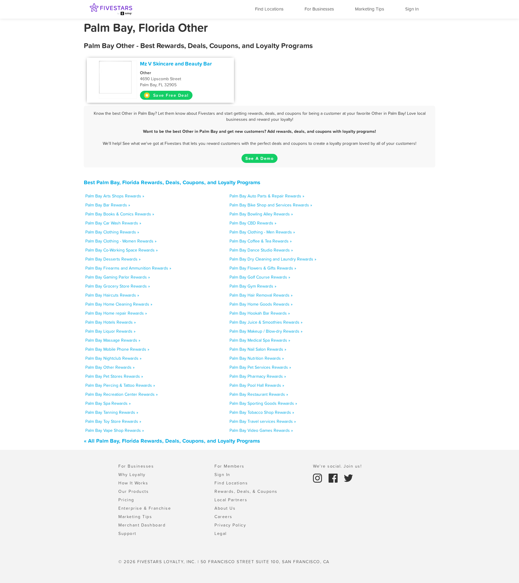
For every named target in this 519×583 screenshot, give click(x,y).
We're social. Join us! (337, 466)
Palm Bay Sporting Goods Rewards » (263, 403)
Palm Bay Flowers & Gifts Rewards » (262, 268)
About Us (224, 508)
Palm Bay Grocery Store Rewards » (117, 286)
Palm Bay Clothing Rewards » (112, 232)
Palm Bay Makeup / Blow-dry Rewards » (265, 331)
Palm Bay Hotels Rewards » (110, 322)
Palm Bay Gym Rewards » (252, 286)
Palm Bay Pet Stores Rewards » (114, 376)
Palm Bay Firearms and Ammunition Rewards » (128, 268)
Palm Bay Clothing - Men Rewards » (262, 232)
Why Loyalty (132, 475)
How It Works (133, 483)
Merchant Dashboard (141, 525)
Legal (220, 533)
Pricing (126, 500)
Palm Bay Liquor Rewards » (110, 331)
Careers (223, 517)
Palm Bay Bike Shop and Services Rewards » (270, 205)
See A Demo (259, 158)
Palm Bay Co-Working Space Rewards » (121, 250)
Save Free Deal (170, 95)
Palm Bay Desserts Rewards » (113, 259)
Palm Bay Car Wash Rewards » (113, 223)
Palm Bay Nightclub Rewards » (113, 358)
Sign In (412, 8)
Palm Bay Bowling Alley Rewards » (261, 214)
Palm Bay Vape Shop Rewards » (114, 430)
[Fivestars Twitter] (348, 478)
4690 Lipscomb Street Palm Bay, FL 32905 (160, 79)
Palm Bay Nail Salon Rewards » (257, 349)
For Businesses (319, 8)
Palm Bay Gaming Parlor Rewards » (117, 277)
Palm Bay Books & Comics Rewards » (119, 214)
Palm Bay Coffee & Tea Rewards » (260, 241)
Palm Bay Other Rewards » (110, 367)
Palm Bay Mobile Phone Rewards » (117, 349)
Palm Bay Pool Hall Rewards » (256, 385)
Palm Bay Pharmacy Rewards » (257, 376)
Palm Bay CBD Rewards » (252, 223)
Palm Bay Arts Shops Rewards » (114, 196)
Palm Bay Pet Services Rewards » (260, 367)
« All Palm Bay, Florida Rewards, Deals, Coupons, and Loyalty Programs (172, 441)
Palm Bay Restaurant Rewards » (258, 394)
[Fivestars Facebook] (334, 478)
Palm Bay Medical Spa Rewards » (259, 340)
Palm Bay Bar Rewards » (107, 205)
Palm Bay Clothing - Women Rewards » (120, 241)
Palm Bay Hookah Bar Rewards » (259, 313)
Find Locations (269, 8)
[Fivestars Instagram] (318, 478)
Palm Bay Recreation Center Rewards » (121, 394)
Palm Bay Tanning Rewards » (111, 412)
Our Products (133, 491)
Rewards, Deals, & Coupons (246, 491)
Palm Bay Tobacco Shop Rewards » (261, 412)
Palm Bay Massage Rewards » (112, 340)
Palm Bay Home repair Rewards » (116, 313)
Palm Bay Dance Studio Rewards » (261, 250)
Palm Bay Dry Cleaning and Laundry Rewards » (272, 259)
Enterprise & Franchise (144, 508)
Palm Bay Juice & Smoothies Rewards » (265, 322)
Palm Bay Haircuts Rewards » (112, 295)
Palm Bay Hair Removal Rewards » (261, 295)
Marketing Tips (369, 8)
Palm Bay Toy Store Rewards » (113, 421)
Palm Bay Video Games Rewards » (261, 430)
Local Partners (230, 500)
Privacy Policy (230, 525)
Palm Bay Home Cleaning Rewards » (118, 304)
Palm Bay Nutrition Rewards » (256, 358)
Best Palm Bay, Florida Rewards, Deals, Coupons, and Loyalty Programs (172, 182)
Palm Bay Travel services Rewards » (262, 421)
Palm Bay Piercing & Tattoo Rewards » (120, 385)
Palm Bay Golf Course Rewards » (259, 277)
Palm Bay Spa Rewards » (108, 403)
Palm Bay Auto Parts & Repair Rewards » (266, 196)
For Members (229, 466)
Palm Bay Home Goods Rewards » (261, 304)
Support (127, 533)
